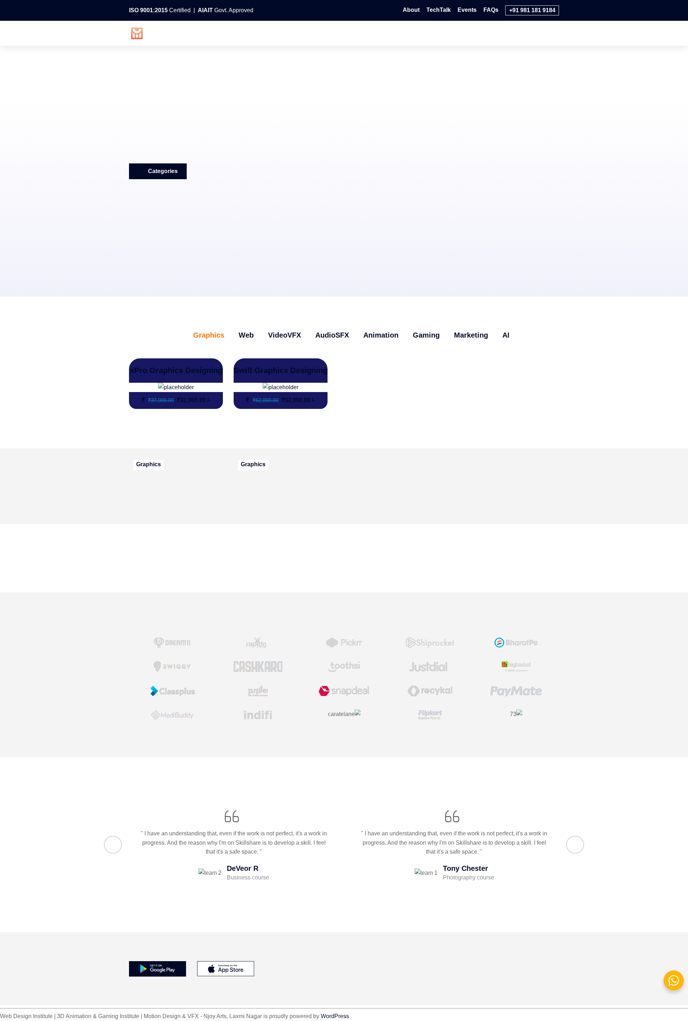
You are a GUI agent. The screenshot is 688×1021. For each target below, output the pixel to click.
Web (325, 32)
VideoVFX (358, 32)
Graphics (292, 32)
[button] (113, 845)
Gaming (481, 32)
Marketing (520, 32)
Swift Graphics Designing (281, 370)
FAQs (490, 10)
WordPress (335, 1016)
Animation (443, 32)
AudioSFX (401, 32)
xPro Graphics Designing (176, 370)
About (411, 10)
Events (467, 10)
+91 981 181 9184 (532, 10)
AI (551, 32)
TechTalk (438, 10)
